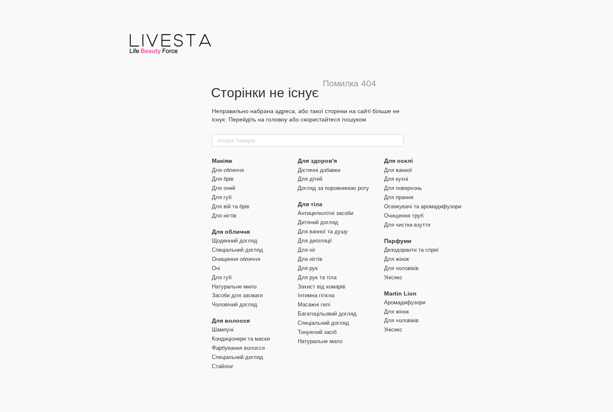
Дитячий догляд (318, 222)
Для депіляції (315, 241)
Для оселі (398, 160)
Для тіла (310, 204)
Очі (216, 268)
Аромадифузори (404, 302)
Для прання (398, 197)
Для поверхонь (403, 188)
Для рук (308, 268)
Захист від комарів (321, 286)
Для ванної (398, 170)
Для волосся (231, 320)
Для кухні (396, 179)
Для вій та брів (230, 206)
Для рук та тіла (317, 277)
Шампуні (223, 329)
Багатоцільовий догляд (327, 314)
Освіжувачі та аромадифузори (422, 206)
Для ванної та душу (323, 231)
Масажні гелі (314, 304)
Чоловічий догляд (234, 304)
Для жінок (396, 259)
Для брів (223, 179)
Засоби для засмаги (237, 295)
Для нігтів (224, 215)
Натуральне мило (234, 286)
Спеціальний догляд (237, 250)
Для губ (221, 197)
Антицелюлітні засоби (325, 213)
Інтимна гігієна (316, 295)
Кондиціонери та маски (241, 339)
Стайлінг (223, 366)
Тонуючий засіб (317, 332)
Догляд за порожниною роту (333, 188)
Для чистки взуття (407, 225)
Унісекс (393, 277)
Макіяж (222, 160)
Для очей (223, 188)
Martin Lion (400, 293)
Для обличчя (228, 170)
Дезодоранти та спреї (411, 250)
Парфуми (398, 241)
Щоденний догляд (234, 241)
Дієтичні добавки (319, 170)
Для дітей (310, 179)
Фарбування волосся (238, 348)
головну (276, 119)
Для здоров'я (317, 160)
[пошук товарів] (397, 140)
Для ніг (307, 250)
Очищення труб (403, 215)
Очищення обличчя (236, 259)
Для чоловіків (401, 268)
